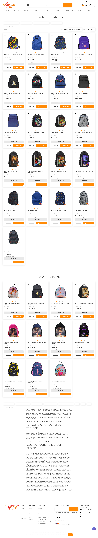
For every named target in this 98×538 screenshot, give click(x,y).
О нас (30, 508)
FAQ (39, 525)
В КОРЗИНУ (14, 64)
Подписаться (73, 509)
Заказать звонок (70, 1)
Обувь (7, 10)
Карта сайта (24, 518)
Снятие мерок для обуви (43, 510)
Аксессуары (37, 10)
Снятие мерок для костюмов (44, 512)
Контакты (89, 10)
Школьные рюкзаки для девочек (41, 22)
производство (68, 10)
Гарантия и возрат (42, 523)
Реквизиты (31, 517)
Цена (5, 29)
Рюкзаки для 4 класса (26, 22)
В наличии (8, 67)
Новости (40, 508)
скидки (48, 10)
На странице (86, 29)
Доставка (22, 1)
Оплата (17, 1)
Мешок (77, 403)
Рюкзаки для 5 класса (56, 22)
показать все (9, 26)
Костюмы (26, 10)
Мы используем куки (37, 532)
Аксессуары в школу (36, 403)
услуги (57, 10)
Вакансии (31, 519)
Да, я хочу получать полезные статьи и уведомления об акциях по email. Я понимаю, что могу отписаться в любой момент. (66, 513)
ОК (70, 534)
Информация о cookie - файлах (10, 514)
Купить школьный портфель (22, 403)
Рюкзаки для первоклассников (11, 22)
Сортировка (64, 29)
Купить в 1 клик (18, 67)
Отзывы (12, 1)
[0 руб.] (94, 5)
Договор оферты (42, 519)
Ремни (88, 403)
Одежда (16, 10)
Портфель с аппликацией (50, 403)
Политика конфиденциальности (45, 521)
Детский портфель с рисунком (66, 403)
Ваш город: (6, 1)
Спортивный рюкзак (8, 403)
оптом (79, 10)
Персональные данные (43, 517)
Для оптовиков (32, 515)
